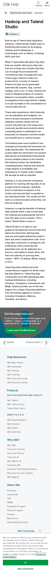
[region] (25, 552)
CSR (9, 498)
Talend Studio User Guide (21, 13)
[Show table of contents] (6, 12)
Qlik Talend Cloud (15, 404)
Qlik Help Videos (15, 362)
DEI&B (10, 502)
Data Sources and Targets (20, 473)
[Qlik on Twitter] (40, 531)
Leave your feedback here (21, 330)
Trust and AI (13, 457)
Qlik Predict (12, 428)
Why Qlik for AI (14, 461)
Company (11, 490)
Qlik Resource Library (17, 382)
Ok (25, 562)
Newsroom (12, 518)
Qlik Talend (12, 400)
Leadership (12, 494)
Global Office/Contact (17, 522)
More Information (25, 568)
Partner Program (15, 510)
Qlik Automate (14, 432)
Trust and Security (16, 449)
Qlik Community (26, 531)
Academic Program (16, 506)
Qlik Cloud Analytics (16, 420)
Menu (47, 5)
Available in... (14, 34)
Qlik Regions (13, 477)
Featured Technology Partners (22, 469)
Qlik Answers (13, 424)
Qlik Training (13, 370)
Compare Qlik (13, 465)
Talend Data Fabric (16, 408)
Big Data (38, 13)
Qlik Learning (13, 374)
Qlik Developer (14, 366)
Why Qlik (11, 445)
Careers (11, 514)
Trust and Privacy (15, 453)
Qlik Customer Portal (17, 378)
